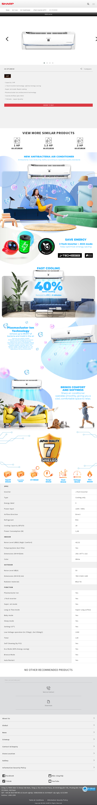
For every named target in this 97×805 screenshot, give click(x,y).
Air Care (15, 10)
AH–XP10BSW (16, 148)
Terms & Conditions (36, 800)
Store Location (8, 754)
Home (7, 10)
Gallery (5, 761)
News (4, 732)
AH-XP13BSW (48, 148)
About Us (6, 718)
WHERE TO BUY (48, 105)
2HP (7, 76)
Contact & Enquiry (10, 747)
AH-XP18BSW (80, 148)
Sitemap (5, 739)
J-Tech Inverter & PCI (39, 10)
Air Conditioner (25, 10)
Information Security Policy (14, 768)
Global (5, 725)
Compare (88, 69)
